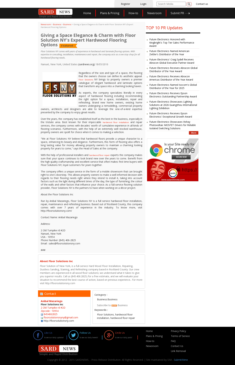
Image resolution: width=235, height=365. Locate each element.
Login (143, 4)
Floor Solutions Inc (52, 304)
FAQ (173, 341)
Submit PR (177, 13)
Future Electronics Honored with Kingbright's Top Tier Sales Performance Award (171, 42)
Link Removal (178, 351)
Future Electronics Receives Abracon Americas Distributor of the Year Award (171, 78)
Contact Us (177, 346)
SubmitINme (181, 359)
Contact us (202, 4)
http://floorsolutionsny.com (59, 320)
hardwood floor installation (116, 122)
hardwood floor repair (99, 155)
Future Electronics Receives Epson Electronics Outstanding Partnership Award (173, 95)
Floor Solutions (86, 79)
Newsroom (154, 13)
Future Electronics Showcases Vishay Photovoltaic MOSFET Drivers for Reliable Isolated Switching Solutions (172, 125)
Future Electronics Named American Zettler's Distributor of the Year (169, 52)
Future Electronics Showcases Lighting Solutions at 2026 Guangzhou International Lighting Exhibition (173, 105)
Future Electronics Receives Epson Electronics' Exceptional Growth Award (170, 115)
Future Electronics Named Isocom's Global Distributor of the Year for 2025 (173, 86)
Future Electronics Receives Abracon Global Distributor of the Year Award (173, 69)
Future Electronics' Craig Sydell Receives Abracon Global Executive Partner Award (171, 61)
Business (57, 24)
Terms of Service (180, 336)
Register (125, 4)
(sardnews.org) (86, 64)
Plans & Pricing (109, 13)
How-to (133, 13)
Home (87, 13)
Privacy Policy (178, 331)
